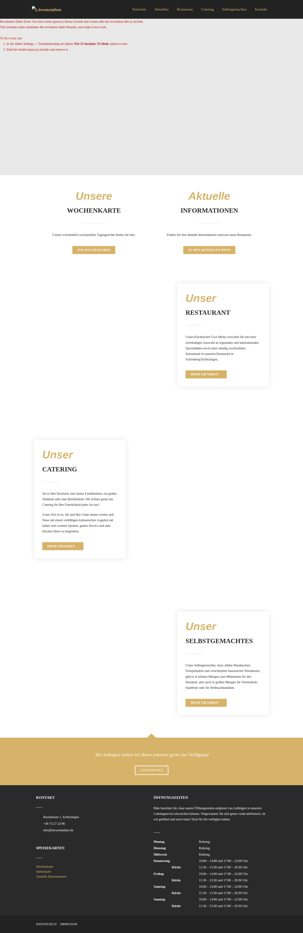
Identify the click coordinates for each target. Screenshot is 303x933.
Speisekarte (43, 871)
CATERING (59, 469)
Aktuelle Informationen (51, 876)
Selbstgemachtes (234, 9)
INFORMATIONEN (209, 210)
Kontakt (261, 9)
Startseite (139, 9)
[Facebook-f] (256, 924)
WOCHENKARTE (94, 210)
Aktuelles (161, 9)
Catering (207, 9)
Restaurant (185, 9)
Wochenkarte (44, 866)
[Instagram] (265, 924)
